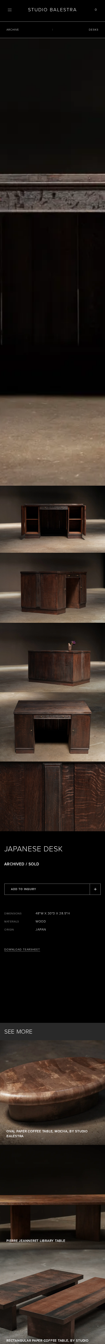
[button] (9, 9)
